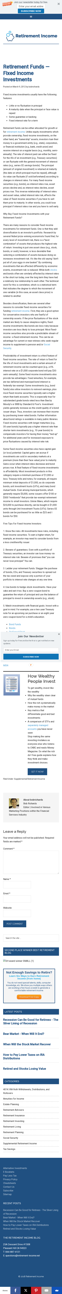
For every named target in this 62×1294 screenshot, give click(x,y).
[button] (31, 636)
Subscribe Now (31, 656)
